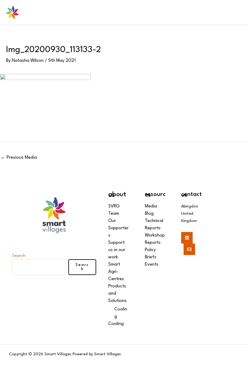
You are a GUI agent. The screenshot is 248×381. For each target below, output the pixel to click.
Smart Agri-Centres (116, 271)
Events (151, 264)
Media (151, 206)
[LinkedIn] (187, 238)
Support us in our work (116, 250)
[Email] (189, 249)
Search (18, 255)
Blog (149, 213)
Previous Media (19, 157)
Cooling (116, 324)
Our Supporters (118, 228)
